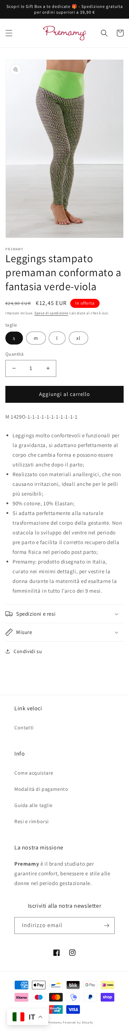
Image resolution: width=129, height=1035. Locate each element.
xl (78, 338)
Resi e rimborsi (31, 821)
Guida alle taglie (33, 805)
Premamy (55, 1022)
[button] (9, 33)
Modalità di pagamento (41, 789)
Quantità (14, 354)
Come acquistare (33, 773)
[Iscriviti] (106, 925)
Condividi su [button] (28, 651)
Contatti (24, 727)
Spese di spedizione (51, 313)
